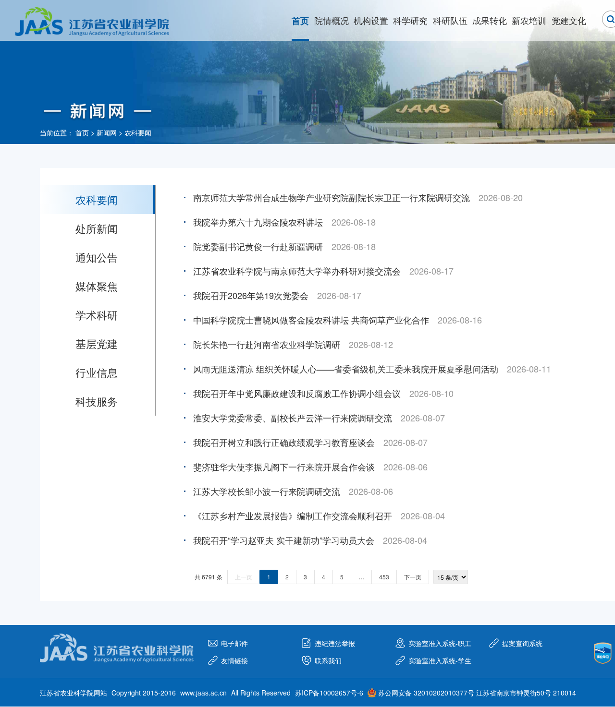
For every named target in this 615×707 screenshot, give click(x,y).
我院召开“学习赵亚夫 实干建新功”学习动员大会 (283, 540)
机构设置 (371, 20)
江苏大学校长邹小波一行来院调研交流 (266, 491)
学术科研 (96, 314)
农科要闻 (137, 132)
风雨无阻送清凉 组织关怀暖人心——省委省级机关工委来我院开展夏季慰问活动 (345, 368)
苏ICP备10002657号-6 (329, 692)
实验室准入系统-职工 (439, 643)
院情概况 (331, 20)
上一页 (243, 577)
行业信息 (96, 372)
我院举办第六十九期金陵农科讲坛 (258, 222)
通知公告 (96, 257)
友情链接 (234, 660)
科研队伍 (450, 20)
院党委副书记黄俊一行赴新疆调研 (258, 246)
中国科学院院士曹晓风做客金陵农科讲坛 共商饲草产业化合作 (311, 319)
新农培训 (529, 20)
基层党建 (96, 343)
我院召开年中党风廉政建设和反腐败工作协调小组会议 (297, 393)
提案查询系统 (522, 643)
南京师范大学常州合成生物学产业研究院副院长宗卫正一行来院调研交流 (331, 197)
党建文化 (569, 20)
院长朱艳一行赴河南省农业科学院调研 (266, 344)
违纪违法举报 (335, 643)
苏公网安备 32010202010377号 (426, 692)
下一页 (412, 577)
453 (384, 577)
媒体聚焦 (96, 285)
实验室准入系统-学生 (439, 660)
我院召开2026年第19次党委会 (250, 295)
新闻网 (107, 132)
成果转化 (489, 20)
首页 (300, 20)
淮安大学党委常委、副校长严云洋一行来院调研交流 (292, 417)
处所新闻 (96, 228)
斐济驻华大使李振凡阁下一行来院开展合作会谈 (284, 466)
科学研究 (410, 20)
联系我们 (328, 660)
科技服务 (96, 401)
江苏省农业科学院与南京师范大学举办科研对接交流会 (297, 270)
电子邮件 (234, 643)
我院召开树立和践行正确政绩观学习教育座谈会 (284, 442)
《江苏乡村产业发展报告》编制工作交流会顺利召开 (292, 515)
